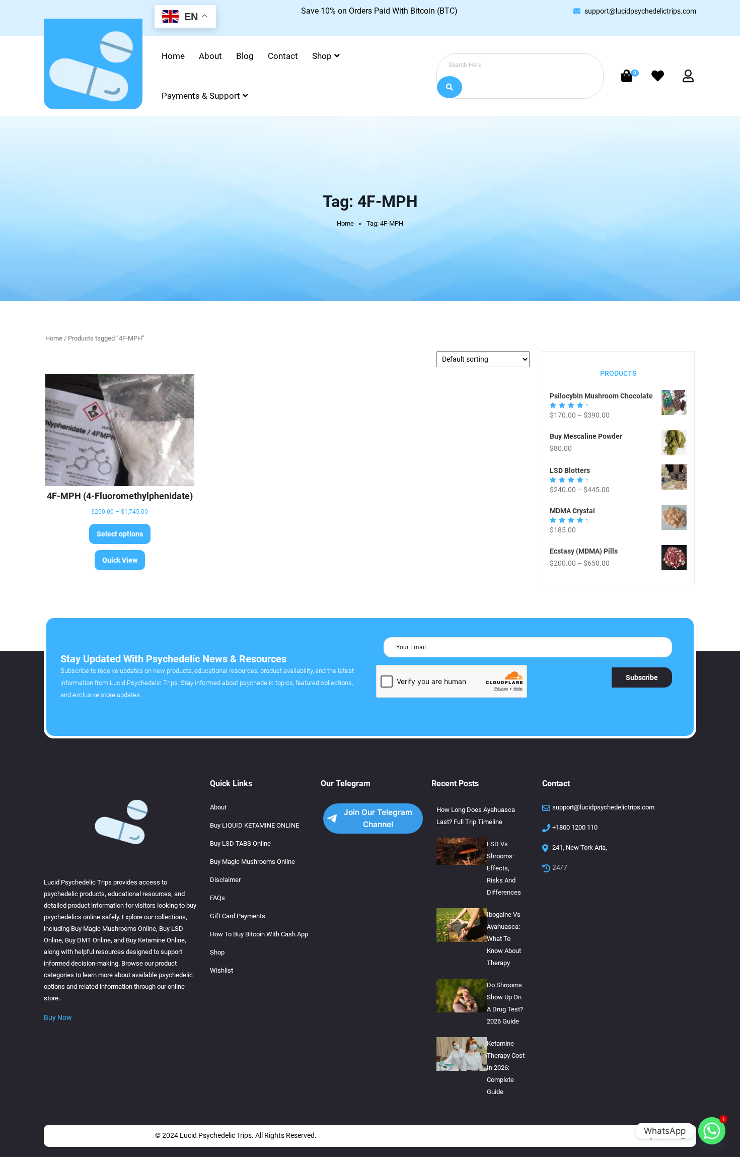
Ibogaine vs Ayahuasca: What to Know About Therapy (504, 939)
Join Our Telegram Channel (378, 818)
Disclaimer (225, 879)
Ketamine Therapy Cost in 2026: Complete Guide (506, 1068)
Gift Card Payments (237, 916)
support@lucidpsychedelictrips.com (640, 11)
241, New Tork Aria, (579, 847)
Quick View (119, 560)
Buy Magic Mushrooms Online (252, 861)
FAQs (217, 898)
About (210, 56)
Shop (322, 56)
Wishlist (221, 970)
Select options (120, 534)
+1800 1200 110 (575, 827)
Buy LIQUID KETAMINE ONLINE (254, 825)
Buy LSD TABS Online (240, 843)
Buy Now (58, 1017)
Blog (245, 56)
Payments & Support (201, 96)
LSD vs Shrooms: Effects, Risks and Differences (504, 868)
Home (173, 56)
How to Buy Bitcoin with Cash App (259, 934)
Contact (283, 56)
